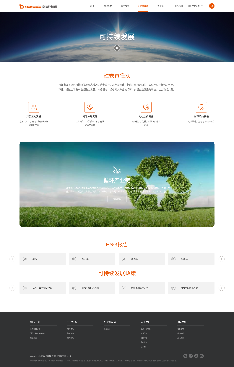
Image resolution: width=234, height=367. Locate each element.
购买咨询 (70, 333)
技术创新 (144, 333)
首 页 (92, 6)
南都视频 (144, 342)
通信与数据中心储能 (37, 333)
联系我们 (144, 347)
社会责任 (107, 329)
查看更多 (117, 199)
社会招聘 (180, 329)
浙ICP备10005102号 (63, 356)
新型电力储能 (35, 329)
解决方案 (108, 6)
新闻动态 (144, 338)
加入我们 (179, 6)
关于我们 (161, 6)
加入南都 (180, 338)
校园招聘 (180, 333)
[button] (222, 259)
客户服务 (125, 6)
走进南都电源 (145, 329)
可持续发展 (143, 6)
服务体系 (70, 329)
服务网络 (70, 338)
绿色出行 (33, 338)
